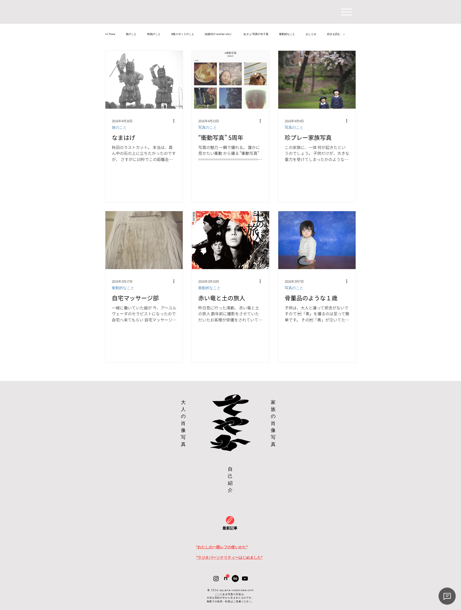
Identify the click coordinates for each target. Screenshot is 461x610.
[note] (225, 578)
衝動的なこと (287, 34)
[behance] (235, 578)
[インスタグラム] (216, 578)
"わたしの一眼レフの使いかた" (222, 547)
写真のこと (207, 127)
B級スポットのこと (182, 34)
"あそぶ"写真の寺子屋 (255, 34)
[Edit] (230, 520)
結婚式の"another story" (218, 34)
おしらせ (311, 34)
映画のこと (154, 34)
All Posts (110, 34)
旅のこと (131, 34)
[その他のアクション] (175, 120)
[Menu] (346, 12)
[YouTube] (244, 578)
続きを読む (333, 34)
